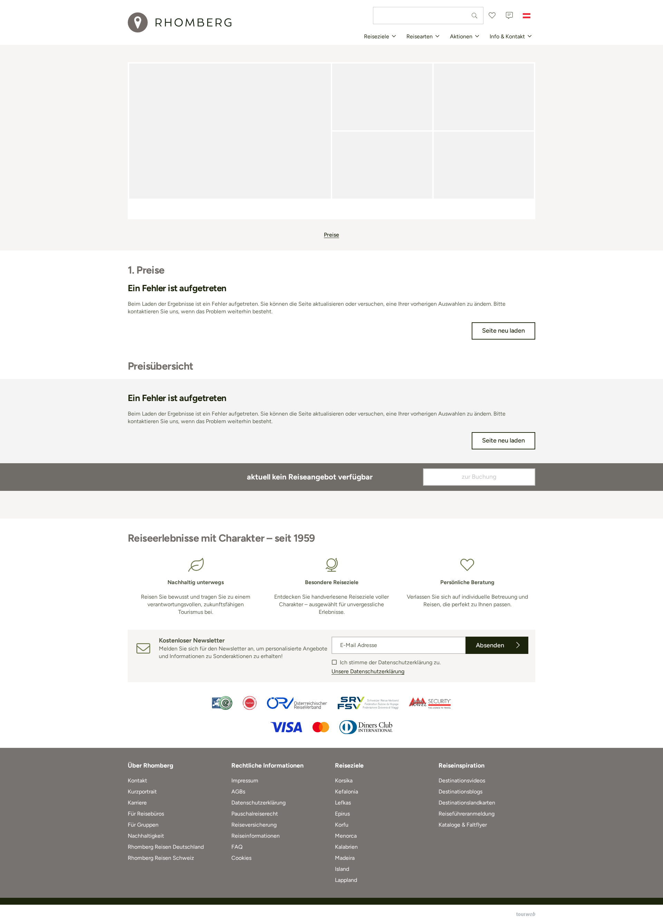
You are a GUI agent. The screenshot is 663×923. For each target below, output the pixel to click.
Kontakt (137, 780)
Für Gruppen (143, 824)
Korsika (344, 780)
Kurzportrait (142, 791)
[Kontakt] (509, 15)
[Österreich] (526, 15)
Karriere (137, 802)
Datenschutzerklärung (258, 802)
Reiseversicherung (254, 824)
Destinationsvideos (462, 780)
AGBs (238, 791)
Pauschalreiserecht (254, 813)
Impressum (244, 780)
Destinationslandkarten (467, 802)
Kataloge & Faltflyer (463, 824)
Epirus (342, 813)
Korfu (341, 824)
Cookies (241, 858)
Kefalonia (346, 791)
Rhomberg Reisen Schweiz (161, 858)
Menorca (346, 835)
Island (342, 869)
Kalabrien (346, 847)
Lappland (346, 880)
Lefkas (343, 802)
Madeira (345, 858)
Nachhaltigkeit (146, 835)
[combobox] (428, 15)
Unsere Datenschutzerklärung (368, 671)
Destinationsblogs (460, 791)
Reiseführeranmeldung (466, 813)
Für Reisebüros (146, 813)
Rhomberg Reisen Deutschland (166, 847)
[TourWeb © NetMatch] (525, 914)
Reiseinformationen (255, 835)
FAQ (236, 847)
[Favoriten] (492, 15)
